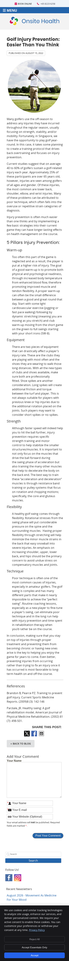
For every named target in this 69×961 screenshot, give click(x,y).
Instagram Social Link (17, 877)
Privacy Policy (37, 930)
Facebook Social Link (8, 877)
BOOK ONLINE (25, 3)
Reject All (34, 939)
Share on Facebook (34, 733)
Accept (34, 955)
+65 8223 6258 (48, 3)
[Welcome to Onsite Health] (34, 24)
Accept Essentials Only (34, 947)
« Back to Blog (20, 743)
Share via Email (42, 733)
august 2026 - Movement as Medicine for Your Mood (31, 897)
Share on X (27, 733)
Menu (12, 10)
